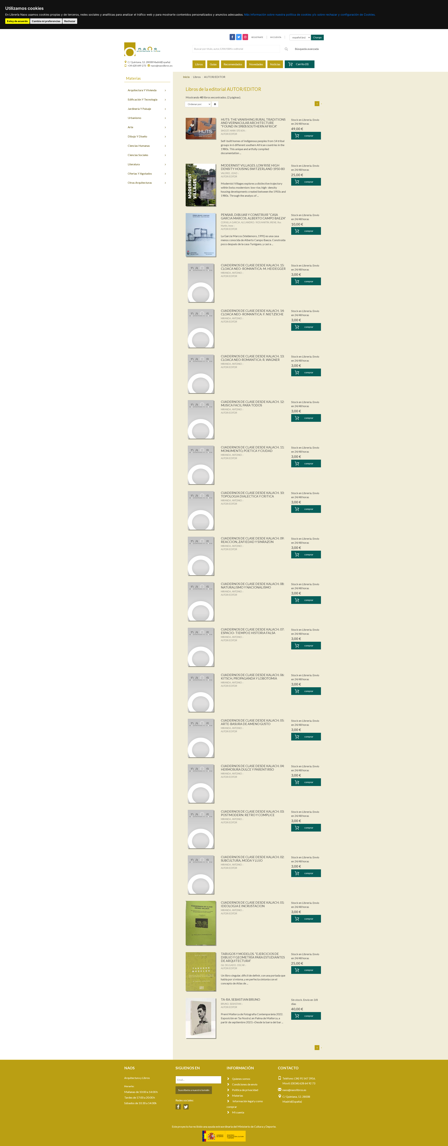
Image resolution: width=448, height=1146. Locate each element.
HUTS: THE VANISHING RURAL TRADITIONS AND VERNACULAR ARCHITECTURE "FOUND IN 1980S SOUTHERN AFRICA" (253, 122)
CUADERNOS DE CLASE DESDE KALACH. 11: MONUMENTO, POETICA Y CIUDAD (252, 449)
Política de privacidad (245, 1090)
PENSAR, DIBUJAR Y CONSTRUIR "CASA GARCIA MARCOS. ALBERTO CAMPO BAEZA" (253, 216)
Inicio (186, 76)
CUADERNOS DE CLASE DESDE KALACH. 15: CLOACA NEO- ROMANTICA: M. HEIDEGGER (253, 267)
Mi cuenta (238, 1112)
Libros (199, 64)
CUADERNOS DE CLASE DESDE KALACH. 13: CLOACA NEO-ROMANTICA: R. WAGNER (252, 358)
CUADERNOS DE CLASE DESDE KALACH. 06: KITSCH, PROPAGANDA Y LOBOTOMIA (252, 676)
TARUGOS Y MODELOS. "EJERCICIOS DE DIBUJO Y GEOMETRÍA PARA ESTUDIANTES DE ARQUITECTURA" (253, 957)
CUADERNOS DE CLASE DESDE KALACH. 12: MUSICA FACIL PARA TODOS (252, 403)
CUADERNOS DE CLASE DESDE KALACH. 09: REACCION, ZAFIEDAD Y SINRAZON (252, 540)
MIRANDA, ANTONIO (231, 272)
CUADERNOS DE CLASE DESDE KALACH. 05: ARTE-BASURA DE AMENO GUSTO (252, 722)
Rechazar (69, 21)
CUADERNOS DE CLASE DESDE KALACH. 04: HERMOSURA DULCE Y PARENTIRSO (252, 767)
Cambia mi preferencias (46, 21)
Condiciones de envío (244, 1084)
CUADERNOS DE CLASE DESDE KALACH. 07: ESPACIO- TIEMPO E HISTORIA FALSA (252, 631)
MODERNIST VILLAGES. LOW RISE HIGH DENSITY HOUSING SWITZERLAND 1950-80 (253, 167)
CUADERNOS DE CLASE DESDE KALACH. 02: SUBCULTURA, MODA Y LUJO (252, 858)
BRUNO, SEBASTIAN (231, 1003)
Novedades (256, 64)
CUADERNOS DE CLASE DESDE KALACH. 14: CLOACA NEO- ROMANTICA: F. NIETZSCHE (252, 312)
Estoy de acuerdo (17, 21)
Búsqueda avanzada (307, 48)
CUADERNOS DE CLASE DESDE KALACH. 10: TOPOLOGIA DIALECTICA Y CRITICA (252, 494)
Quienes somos (241, 1078)
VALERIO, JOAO (229, 173)
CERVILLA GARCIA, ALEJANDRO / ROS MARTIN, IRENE (248, 222)
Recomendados (233, 64)
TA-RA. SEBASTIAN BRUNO (240, 999)
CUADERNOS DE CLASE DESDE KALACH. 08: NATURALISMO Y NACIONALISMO (252, 585)
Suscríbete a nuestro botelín (193, 1090)
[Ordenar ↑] (215, 104)
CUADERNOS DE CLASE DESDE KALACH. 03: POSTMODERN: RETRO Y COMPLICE (252, 813)
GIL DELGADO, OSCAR (233, 965)
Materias (237, 1095)
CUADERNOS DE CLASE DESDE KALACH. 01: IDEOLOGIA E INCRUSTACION (252, 904)
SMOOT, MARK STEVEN (233, 130)
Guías (213, 64)
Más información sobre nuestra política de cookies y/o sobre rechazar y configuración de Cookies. (309, 14)
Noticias (275, 64)
